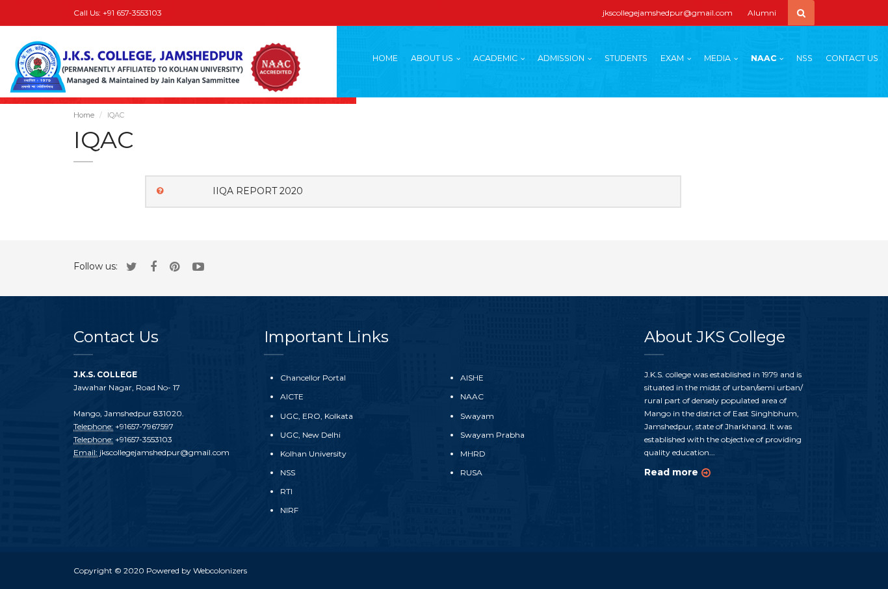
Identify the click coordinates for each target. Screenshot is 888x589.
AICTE (292, 396)
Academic (495, 58)
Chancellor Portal (313, 377)
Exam (672, 58)
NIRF (289, 510)
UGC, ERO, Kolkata (316, 416)
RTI (286, 491)
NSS (804, 58)
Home (385, 58)
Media (717, 58)
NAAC (763, 58)
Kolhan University (313, 453)
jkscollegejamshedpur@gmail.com (668, 13)
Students (626, 58)
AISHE (472, 377)
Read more (671, 472)
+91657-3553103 (143, 439)
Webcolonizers (220, 570)
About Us (432, 58)
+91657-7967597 (144, 426)
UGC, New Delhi (310, 435)
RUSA (471, 472)
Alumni (762, 13)
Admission (561, 58)
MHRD (473, 453)
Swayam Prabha (492, 435)
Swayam (477, 416)
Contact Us (852, 58)
